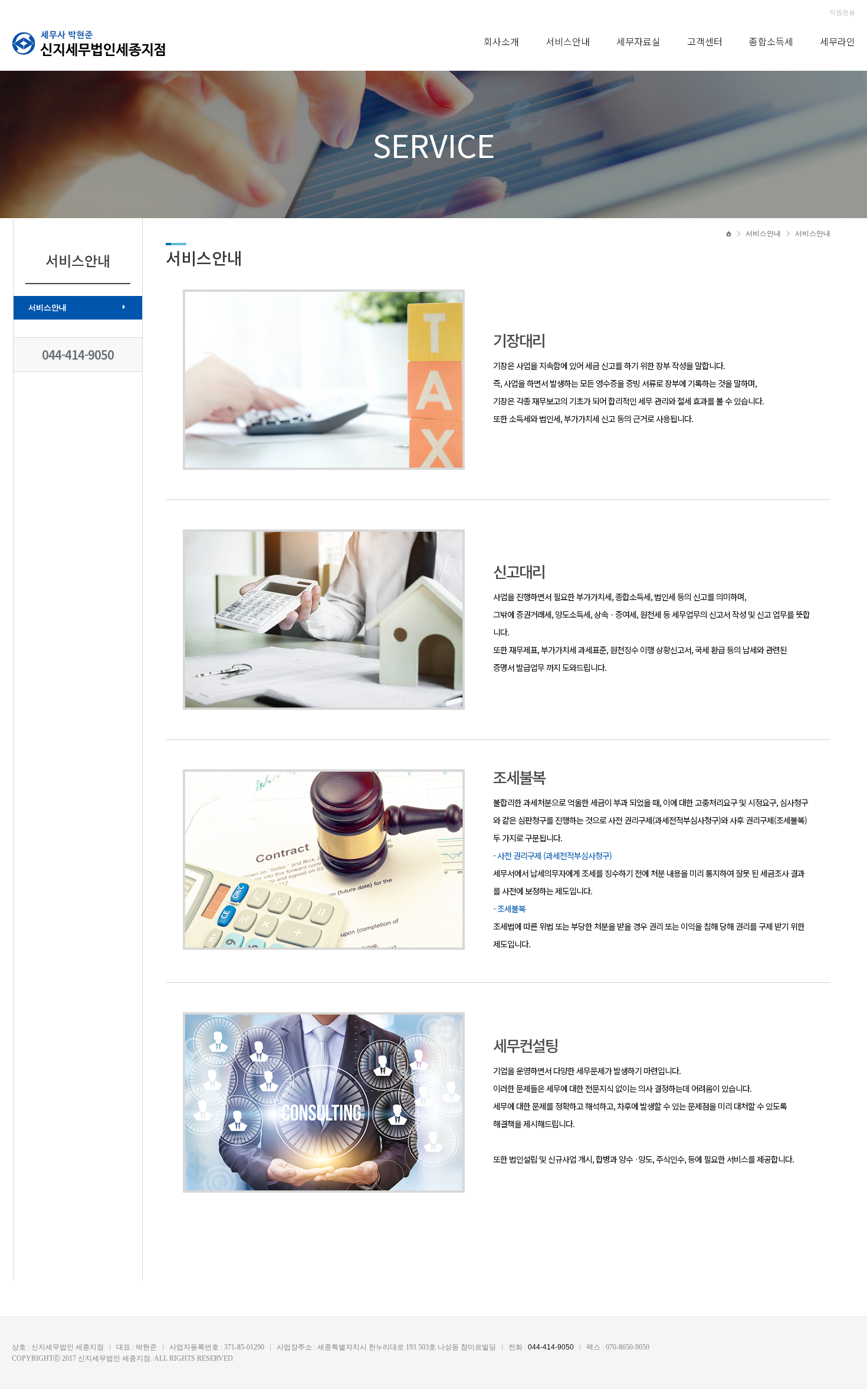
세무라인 (837, 41)
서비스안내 (568, 41)
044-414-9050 (78, 354)
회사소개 (501, 41)
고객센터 (704, 41)
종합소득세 (771, 41)
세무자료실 (638, 41)
